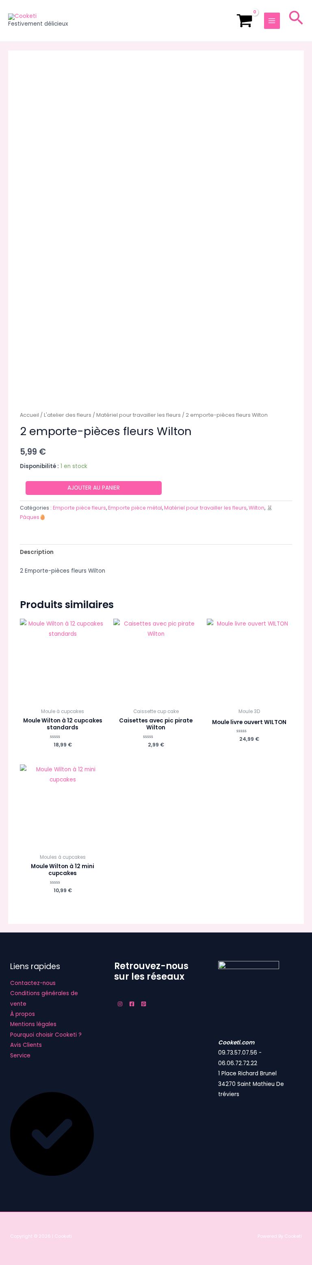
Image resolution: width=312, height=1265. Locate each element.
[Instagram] (120, 1004)
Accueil (29, 414)
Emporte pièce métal (135, 507)
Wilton (256, 507)
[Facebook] (132, 1004)
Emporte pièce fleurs (79, 507)
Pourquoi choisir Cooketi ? (46, 1035)
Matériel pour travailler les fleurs (138, 414)
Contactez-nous (33, 983)
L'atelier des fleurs (67, 414)
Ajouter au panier (93, 488)
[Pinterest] (144, 1004)
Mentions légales (33, 1024)
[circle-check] (52, 1174)
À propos (22, 1014)
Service (20, 1055)
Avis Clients (26, 1045)
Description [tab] (37, 552)
